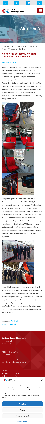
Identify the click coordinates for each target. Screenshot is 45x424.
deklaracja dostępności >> (11, 373)
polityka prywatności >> (10, 376)
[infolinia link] (39, 3)
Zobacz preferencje (23, 416)
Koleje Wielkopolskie (8, 46)
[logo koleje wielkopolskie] (11, 10)
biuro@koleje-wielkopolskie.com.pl (14, 362)
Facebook (14, 321)
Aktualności (20, 46)
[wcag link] (16, 3)
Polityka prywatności (22, 421)
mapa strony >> (7, 370)
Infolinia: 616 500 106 (10, 359)
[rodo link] (5, 3)
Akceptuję (22, 404)
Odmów (22, 410)
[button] (42, 380)
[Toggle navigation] (40, 10)
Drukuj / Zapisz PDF (9, 324)
